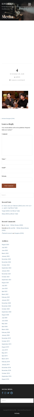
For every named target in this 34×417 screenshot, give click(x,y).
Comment (4, 134)
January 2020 (6, 335)
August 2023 (5, 244)
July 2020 (4, 318)
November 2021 (6, 274)
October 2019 (6, 341)
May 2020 (4, 323)
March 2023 (5, 253)
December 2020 (6, 303)
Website (4, 176)
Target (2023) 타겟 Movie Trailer (11, 211)
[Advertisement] (17, 40)
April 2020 (4, 326)
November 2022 (6, 262)
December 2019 (6, 338)
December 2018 (6, 367)
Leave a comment (18, 80)
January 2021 (6, 300)
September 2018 (6, 376)
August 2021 (5, 282)
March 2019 (5, 359)
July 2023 (4, 247)
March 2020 (5, 329)
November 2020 (6, 306)
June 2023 (5, 250)
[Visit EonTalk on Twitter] (8, 393)
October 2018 (6, 373)
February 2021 (6, 297)
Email (4, 167)
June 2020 (5, 320)
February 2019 (6, 361)
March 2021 (5, 294)
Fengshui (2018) (19, 233)
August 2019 (5, 347)
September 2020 (6, 312)
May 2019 (4, 353)
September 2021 (6, 279)
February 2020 (6, 332)
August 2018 (5, 379)
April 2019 (4, 356)
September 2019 (6, 344)
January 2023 (6, 256)
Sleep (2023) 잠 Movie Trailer (10, 214)
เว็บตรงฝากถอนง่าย (7, 233)
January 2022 (6, 271)
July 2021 (4, 285)
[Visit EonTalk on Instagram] (5, 393)
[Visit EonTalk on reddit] (11, 393)
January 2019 (6, 364)
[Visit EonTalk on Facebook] (2, 393)
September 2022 (6, 268)
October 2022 (6, 265)
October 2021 (6, 277)
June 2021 (5, 288)
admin (18, 77)
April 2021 (4, 291)
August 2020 (5, 315)
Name (4, 159)
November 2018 (6, 370)
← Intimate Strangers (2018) (7, 118)
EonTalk (6, 3)
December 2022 (6, 259)
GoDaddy (16, 413)
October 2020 (6, 309)
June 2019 (5, 350)
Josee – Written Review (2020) (14, 225)
